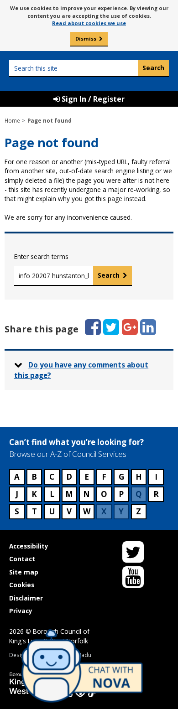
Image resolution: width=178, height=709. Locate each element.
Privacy (20, 610)
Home (12, 120)
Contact (22, 558)
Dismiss (85, 38)
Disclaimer (26, 598)
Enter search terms (41, 256)
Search (109, 275)
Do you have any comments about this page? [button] (81, 370)
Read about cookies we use (89, 23)
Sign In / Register (92, 99)
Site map (23, 572)
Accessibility (28, 546)
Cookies (21, 584)
